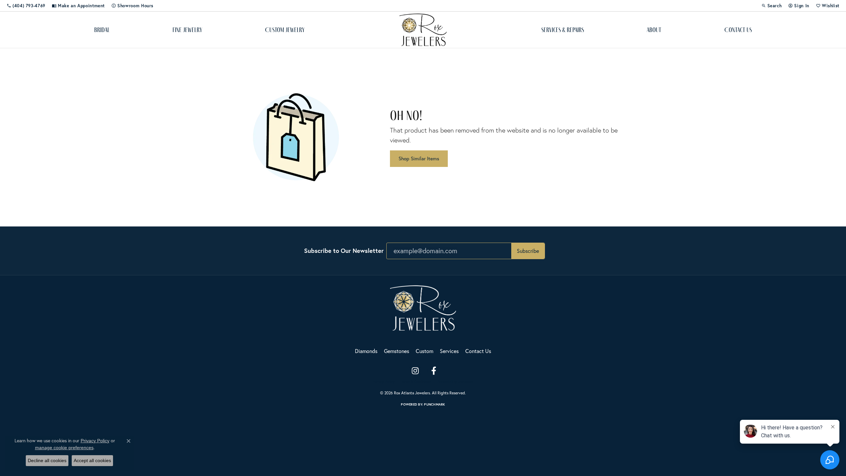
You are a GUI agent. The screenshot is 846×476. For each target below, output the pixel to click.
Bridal (102, 29)
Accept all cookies (92, 460)
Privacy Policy (384, 381)
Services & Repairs (562, 29)
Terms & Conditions (416, 381)
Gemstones (396, 351)
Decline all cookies (47, 460)
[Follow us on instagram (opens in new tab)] (415, 370)
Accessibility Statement (455, 381)
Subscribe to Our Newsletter (344, 250)
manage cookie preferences (64, 447)
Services (449, 351)
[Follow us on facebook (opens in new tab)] (433, 370)
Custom (424, 351)
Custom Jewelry (285, 29)
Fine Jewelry (187, 29)
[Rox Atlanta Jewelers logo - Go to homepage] (423, 30)
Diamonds (366, 351)
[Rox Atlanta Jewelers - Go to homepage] (423, 307)
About (654, 29)
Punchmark (434, 404)
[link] (26, 5)
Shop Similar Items (419, 158)
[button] (771, 5)
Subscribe (528, 251)
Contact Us (738, 29)
